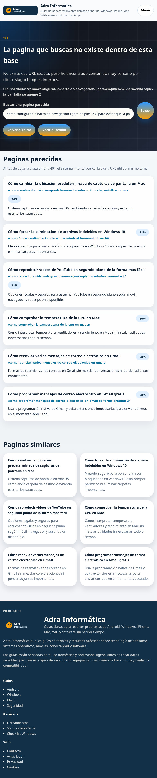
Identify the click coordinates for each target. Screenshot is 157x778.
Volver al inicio (19, 130)
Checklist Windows (21, 733)
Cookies (13, 767)
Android (13, 689)
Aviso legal (15, 756)
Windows (14, 694)
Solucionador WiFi (21, 728)
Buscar (145, 110)
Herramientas (17, 723)
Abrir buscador (54, 130)
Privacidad (15, 761)
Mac (10, 700)
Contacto (14, 751)
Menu (145, 10)
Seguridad (15, 705)
